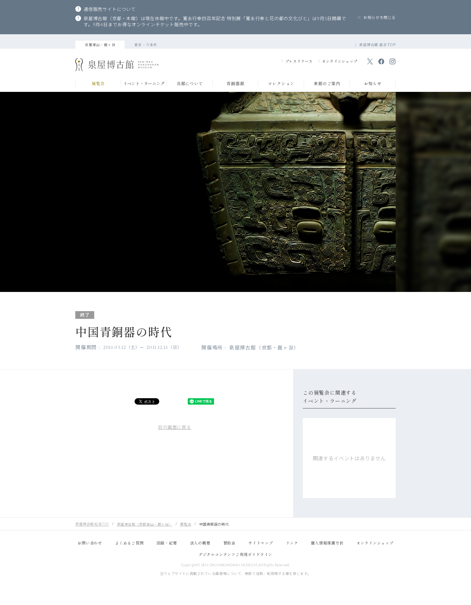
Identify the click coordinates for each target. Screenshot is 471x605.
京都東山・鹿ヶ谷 (100, 44)
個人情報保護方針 (327, 542)
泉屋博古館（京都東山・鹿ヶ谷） (144, 524)
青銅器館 (235, 83)
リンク (292, 542)
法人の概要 (200, 542)
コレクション (281, 83)
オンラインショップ (339, 61)
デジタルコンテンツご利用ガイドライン (235, 554)
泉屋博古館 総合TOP (377, 44)
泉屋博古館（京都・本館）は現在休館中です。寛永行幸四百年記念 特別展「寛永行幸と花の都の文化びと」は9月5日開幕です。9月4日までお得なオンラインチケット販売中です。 (215, 21)
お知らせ (373, 83)
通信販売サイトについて (110, 9)
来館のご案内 (327, 83)
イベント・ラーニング (144, 83)
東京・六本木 (145, 44)
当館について (190, 83)
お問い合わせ (90, 542)
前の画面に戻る (174, 427)
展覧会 (98, 83)
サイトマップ (260, 542)
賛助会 (229, 542)
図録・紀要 (167, 542)
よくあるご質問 (129, 542)
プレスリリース (299, 61)
